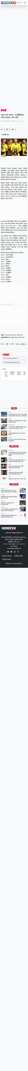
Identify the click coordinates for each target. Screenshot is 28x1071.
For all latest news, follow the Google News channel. (13, 336)
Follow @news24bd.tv (11, 358)
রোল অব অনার (6, 374)
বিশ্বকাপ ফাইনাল (19, 373)
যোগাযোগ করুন (6, 559)
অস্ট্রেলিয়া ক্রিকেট (12, 373)
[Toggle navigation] (25, 2)
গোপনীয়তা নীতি (18, 556)
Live (18, 3)
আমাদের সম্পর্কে (6, 556)
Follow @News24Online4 (12, 362)
